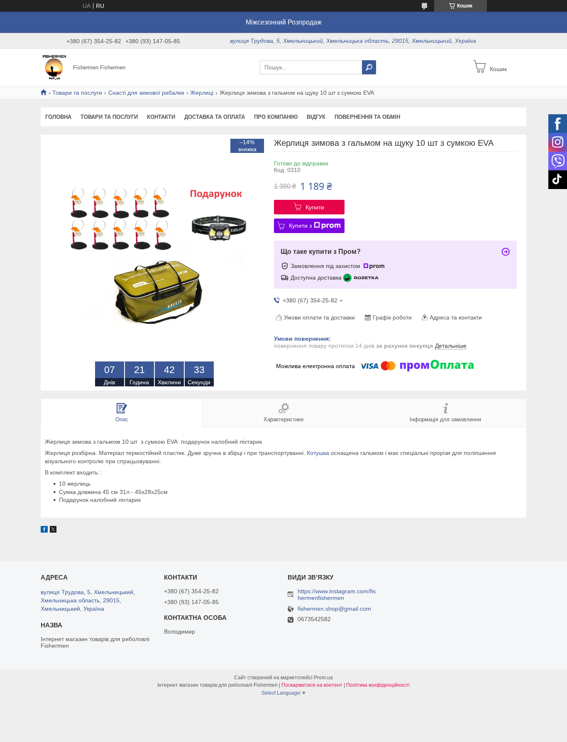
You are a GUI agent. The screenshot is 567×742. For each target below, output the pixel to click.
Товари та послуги (77, 92)
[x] (53, 530)
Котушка (318, 453)
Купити (314, 207)
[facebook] (44, 530)
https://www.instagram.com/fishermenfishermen (337, 594)
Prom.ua (323, 678)
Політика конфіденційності (378, 685)
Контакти (161, 117)
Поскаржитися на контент (311, 685)
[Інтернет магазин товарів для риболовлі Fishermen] (54, 67)
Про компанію (276, 117)
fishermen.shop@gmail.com (334, 609)
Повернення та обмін (367, 117)
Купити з (300, 225)
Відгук (316, 117)
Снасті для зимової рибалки (146, 92)
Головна (58, 117)
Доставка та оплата (214, 117)
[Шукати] (369, 67)
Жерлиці (201, 92)
